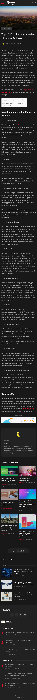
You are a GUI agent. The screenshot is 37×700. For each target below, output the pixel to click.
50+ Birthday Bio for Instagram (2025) (27, 471)
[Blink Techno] (11, 3)
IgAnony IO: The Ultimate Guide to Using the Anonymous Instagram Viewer (27, 521)
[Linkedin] (16, 615)
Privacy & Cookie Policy (18, 695)
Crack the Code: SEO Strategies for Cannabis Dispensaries (18, 641)
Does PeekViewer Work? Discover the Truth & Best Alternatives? (9, 471)
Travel (6, 687)
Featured (3, 508)
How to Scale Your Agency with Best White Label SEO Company (20, 651)
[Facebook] (12, 615)
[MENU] (2, 3)
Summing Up (7, 105)
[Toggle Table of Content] (23, 100)
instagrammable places (23, 125)
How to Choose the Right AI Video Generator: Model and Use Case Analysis (6, 572)
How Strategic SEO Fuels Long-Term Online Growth (19, 632)
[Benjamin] (18, 437)
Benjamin (8, 43)
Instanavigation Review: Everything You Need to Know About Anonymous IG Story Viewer (27, 494)
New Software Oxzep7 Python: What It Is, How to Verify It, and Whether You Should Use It (18, 674)
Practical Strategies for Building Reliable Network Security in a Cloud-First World (6, 596)
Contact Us (28, 695)
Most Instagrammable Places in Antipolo (13, 103)
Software (7, 678)
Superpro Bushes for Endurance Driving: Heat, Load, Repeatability (20, 665)
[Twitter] (25, 615)
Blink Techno (20, 697)
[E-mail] (20, 615)
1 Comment (19, 551)
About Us (8, 695)
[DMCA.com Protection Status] (6, 622)
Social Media (7, 28)
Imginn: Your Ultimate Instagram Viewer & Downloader (9, 494)
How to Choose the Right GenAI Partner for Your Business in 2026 (6, 584)
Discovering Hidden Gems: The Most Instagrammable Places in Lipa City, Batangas (9, 518)
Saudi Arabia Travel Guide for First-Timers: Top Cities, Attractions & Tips (20, 684)
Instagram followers (29, 408)
